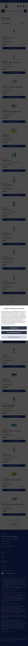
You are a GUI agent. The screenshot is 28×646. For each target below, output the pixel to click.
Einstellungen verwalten (14, 337)
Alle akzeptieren (14, 328)
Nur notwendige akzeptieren (14, 332)
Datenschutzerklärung (5, 323)
